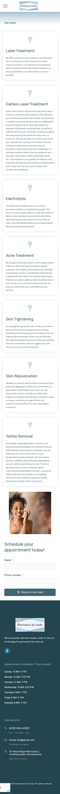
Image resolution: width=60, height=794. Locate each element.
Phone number (13, 575)
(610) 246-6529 (19, 728)
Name (8, 560)
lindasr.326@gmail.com (22, 740)
